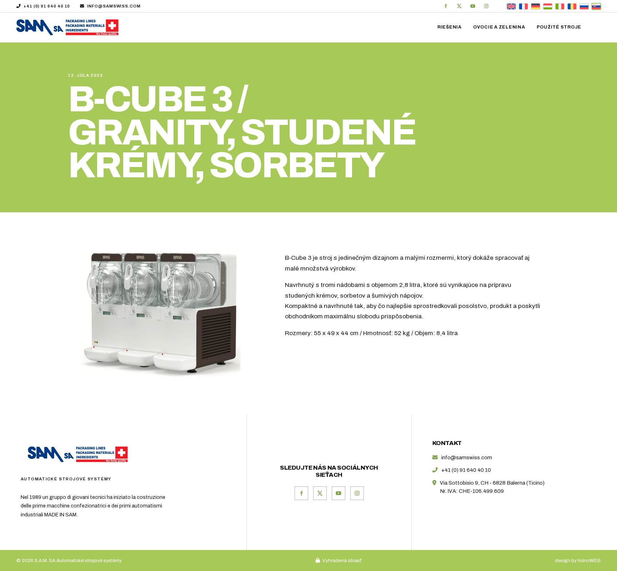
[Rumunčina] (572, 6)
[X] (459, 6)
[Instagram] (486, 6)
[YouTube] (472, 6)
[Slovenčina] (596, 6)
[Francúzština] (523, 6)
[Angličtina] (511, 6)
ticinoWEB (589, 560)
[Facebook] (445, 6)
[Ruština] (584, 6)
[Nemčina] (535, 6)
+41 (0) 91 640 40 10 (47, 6)
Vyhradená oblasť (341, 560)
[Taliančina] (560, 6)
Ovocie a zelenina (499, 27)
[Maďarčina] (547, 6)
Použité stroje (559, 27)
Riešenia (449, 27)
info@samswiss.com (114, 6)
